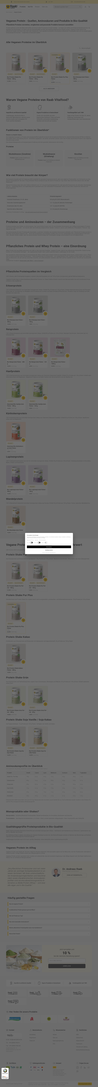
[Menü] (8, 1069)
